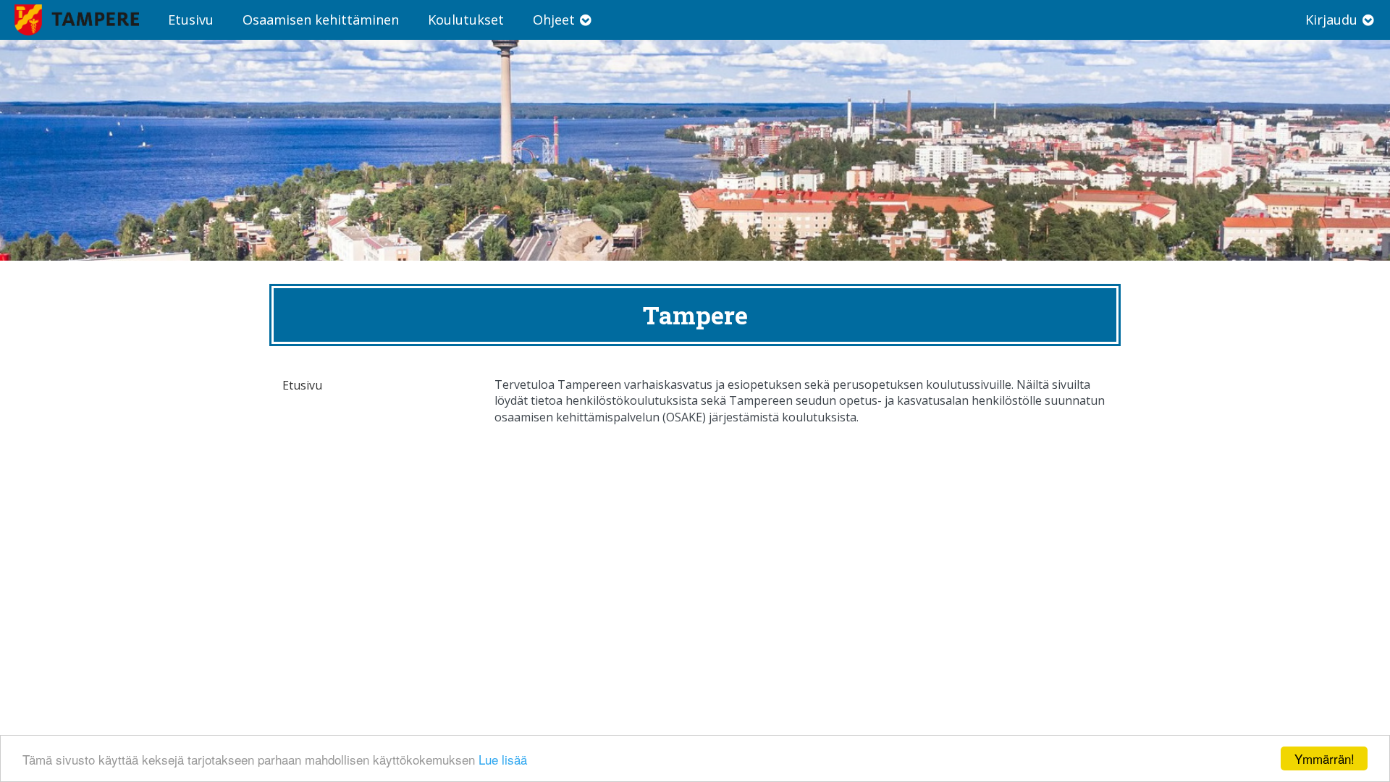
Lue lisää (503, 759)
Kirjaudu (1333, 19)
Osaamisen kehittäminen (321, 19)
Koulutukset (466, 19)
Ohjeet (555, 19)
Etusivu (191, 19)
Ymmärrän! (1324, 758)
